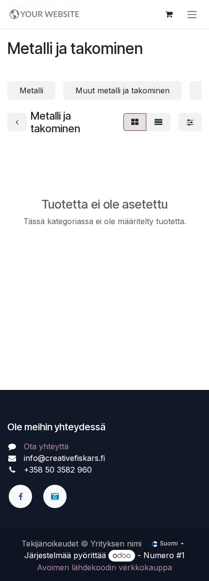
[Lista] (158, 122)
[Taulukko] (135, 122)
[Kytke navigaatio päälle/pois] (192, 14)
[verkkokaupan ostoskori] (168, 14)
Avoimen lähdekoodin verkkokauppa (104, 567)
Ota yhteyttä (46, 446)
